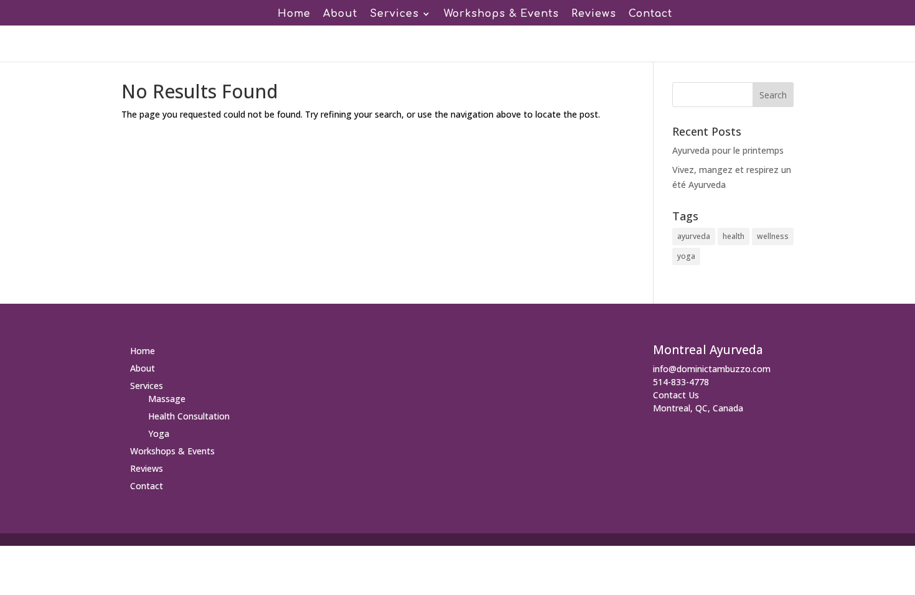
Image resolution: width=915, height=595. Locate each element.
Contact (650, 14)
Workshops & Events (501, 14)
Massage (166, 399)
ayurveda (693, 236)
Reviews (593, 14)
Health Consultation (189, 416)
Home (294, 14)
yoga (686, 256)
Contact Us (676, 395)
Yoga (158, 433)
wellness (773, 236)
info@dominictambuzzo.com (712, 369)
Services (394, 14)
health (733, 236)
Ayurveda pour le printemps (728, 150)
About (340, 14)
